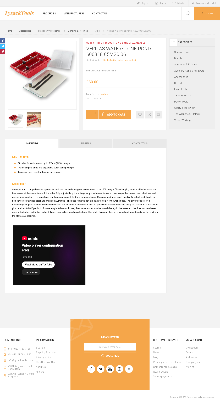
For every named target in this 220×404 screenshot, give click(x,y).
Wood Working (182, 120)
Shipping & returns (46, 352)
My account (191, 347)
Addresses (191, 357)
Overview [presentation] (32, 143)
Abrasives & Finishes (185, 64)
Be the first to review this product (119, 60)
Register (145, 3)
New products (160, 371)
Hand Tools (180, 89)
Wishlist (189, 367)
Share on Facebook (2, 40)
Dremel (178, 83)
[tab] (32, 143)
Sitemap (40, 347)
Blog (155, 357)
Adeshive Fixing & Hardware (189, 70)
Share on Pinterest (2, 51)
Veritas (104, 94)
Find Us (40, 371)
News (156, 352)
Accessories (181, 77)
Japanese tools (182, 95)
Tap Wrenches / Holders (187, 114)
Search (157, 347)
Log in (163, 3)
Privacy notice (43, 357)
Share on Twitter (2, 46)
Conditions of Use (45, 362)
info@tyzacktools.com (20, 360)
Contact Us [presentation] (140, 143)
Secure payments (162, 376)
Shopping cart (193, 362)
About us (41, 367)
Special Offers (182, 52)
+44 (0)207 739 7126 (19, 348)
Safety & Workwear (184, 107)
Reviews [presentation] (86, 143)
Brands (178, 58)
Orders (189, 352)
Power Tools (181, 101)
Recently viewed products (167, 362)
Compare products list (206, 3)
